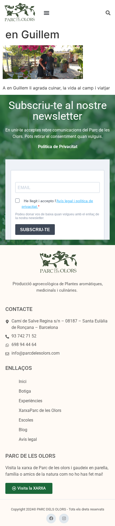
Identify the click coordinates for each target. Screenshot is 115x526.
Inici (22, 381)
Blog (23, 429)
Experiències (30, 400)
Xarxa (40, 410)
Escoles (26, 420)
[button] (46, 13)
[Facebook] (51, 518)
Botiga (25, 391)
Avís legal (28, 439)
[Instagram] (64, 518)
